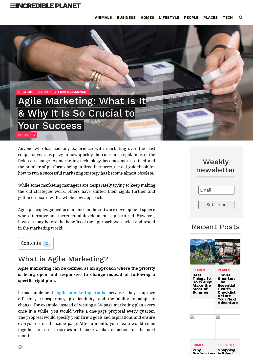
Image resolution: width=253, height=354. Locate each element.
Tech (228, 17)
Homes (147, 17)
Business (126, 17)
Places (210, 17)
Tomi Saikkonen (71, 92)
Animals (103, 17)
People (191, 17)
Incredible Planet (48, 5)
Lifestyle (169, 17)
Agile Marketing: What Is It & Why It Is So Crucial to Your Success (82, 113)
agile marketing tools (81, 292)
